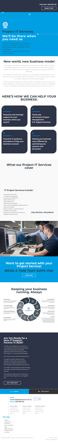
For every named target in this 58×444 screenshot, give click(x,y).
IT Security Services (7, 422)
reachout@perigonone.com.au (21, 399)
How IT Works (8, 425)
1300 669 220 (19, 401)
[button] (29, 14)
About (6, 420)
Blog (5, 427)
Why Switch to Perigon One (9, 429)
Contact (6, 432)
